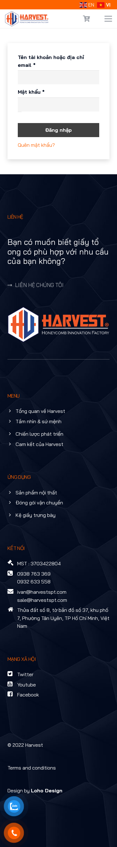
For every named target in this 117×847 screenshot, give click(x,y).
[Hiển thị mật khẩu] (20, 111)
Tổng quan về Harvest (40, 411)
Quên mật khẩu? (36, 145)
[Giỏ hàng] (87, 18)
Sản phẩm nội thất (36, 492)
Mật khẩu (37, 92)
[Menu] (108, 19)
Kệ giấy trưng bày (36, 515)
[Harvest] (27, 19)
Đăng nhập (58, 130)
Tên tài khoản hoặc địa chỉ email (51, 61)
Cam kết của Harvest (39, 444)
